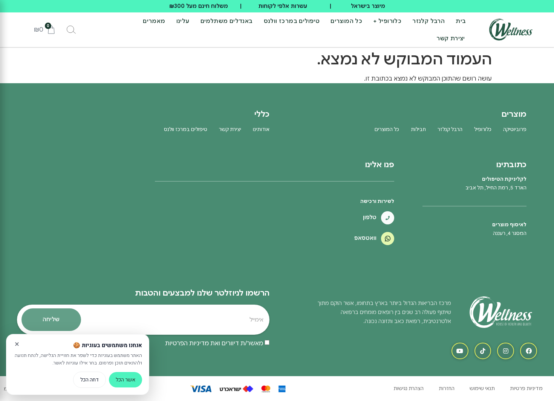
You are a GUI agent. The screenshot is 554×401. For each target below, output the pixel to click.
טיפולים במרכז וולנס (292, 21)
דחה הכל (89, 380)
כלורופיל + (387, 21)
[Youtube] (459, 351)
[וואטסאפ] (387, 238)
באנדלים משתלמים (226, 21)
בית (461, 21)
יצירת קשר (450, 38)
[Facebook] (528, 351)
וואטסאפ (365, 238)
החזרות (447, 388)
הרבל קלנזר (428, 21)
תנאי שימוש (482, 388)
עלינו (183, 21)
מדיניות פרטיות (526, 388)
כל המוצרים (346, 21)
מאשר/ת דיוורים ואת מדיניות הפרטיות (214, 343)
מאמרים (154, 21)
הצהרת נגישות (408, 388)
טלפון (369, 217)
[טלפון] (387, 217)
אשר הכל (125, 380)
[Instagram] (505, 351)
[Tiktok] (482, 351)
